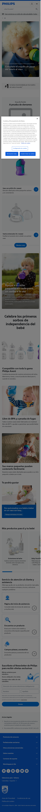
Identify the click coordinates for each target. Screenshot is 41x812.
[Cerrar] (36, 118)
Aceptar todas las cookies (27, 155)
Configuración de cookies (19, 150)
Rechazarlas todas (11, 155)
